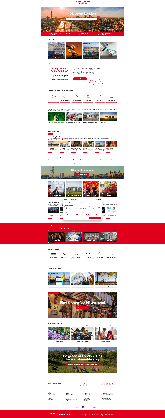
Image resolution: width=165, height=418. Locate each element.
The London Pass (87, 401)
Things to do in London (51, 392)
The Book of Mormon (69, 397)
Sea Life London (86, 395)
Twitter (113, 384)
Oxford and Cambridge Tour (106, 399)
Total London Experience (106, 395)
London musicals (50, 399)
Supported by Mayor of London (64, 414)
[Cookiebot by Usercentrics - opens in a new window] (97, 199)
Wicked (67, 398)
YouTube (104, 384)
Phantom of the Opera (69, 394)
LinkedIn (110, 384)
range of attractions (62, 138)
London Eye (86, 392)
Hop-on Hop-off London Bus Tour (107, 393)
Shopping (49, 400)
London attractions (51, 395)
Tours (55, 134)
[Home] (56, 6)
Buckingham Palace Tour (106, 398)
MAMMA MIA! (68, 393)
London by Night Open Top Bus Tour (107, 394)
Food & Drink (50, 398)
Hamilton (67, 401)
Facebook (116, 384)
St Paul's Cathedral (87, 400)
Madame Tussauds (87, 394)
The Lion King (68, 392)
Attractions (50, 134)
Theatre (59, 134)
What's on (49, 393)
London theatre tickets (51, 394)
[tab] (50, 134)
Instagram (107, 384)
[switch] (77, 214)
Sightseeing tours (51, 397)
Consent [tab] (69, 202)
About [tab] (95, 202)
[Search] (109, 2)
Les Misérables (68, 400)
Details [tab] (82, 202)
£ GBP (62, 2)
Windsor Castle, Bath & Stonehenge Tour (108, 392)
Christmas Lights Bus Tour (106, 401)
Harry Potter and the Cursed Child (71, 399)
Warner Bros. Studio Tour (106, 400)
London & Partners (51, 414)
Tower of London (86, 397)
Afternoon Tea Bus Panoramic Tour (107, 397)
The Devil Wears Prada (69, 395)
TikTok (101, 384)
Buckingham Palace (87, 393)
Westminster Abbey (87, 399)
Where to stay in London (52, 401)
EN (57, 2)
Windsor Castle (86, 398)
